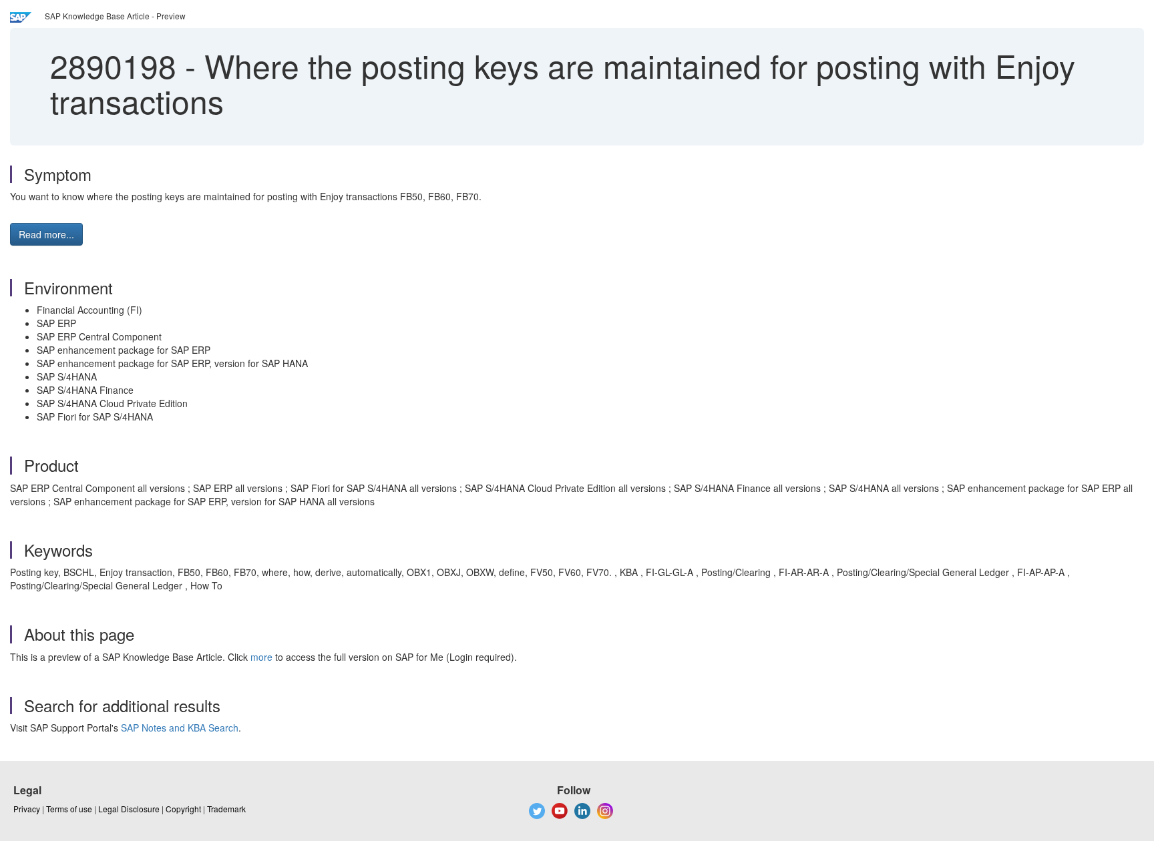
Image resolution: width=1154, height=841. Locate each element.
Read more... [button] (46, 234)
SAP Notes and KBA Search (179, 727)
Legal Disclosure (129, 808)
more (261, 656)
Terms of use (69, 808)
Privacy (26, 808)
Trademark (226, 808)
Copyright (183, 808)
